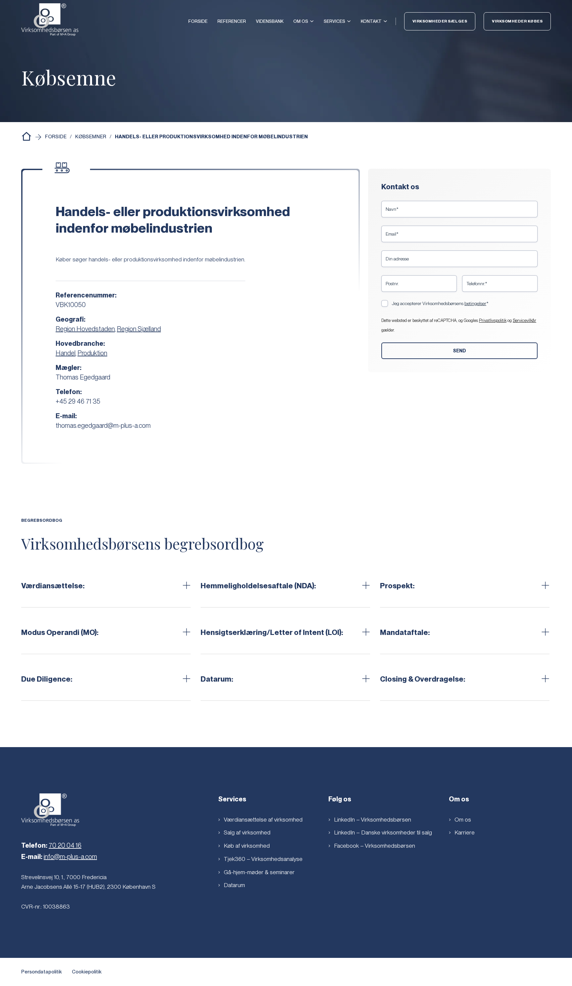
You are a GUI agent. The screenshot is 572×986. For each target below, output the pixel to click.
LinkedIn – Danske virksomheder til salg (383, 832)
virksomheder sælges (439, 21)
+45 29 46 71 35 (78, 401)
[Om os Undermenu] (312, 21)
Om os (300, 21)
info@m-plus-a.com (70, 857)
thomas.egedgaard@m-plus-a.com (103, 425)
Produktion (92, 353)
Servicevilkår (524, 320)
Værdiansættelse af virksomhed (263, 819)
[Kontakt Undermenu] (385, 21)
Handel (65, 353)
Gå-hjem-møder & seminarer (259, 872)
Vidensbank (269, 21)
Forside (198, 21)
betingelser (475, 303)
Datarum (234, 884)
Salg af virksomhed (247, 832)
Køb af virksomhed (247, 845)
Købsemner (90, 137)
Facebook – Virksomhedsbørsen (374, 845)
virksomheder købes (517, 21)
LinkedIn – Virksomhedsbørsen (372, 819)
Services (334, 21)
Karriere (464, 832)
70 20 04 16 (65, 845)
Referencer (231, 21)
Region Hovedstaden (85, 329)
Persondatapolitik (41, 972)
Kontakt (371, 21)
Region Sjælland (139, 329)
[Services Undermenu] (349, 21)
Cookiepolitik (87, 972)
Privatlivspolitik (492, 320)
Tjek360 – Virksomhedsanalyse (263, 858)
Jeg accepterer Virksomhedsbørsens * (440, 303)
